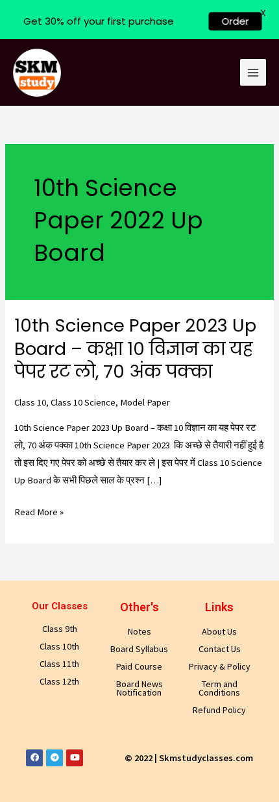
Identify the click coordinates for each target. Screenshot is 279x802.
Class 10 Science (83, 402)
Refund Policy (219, 710)
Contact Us (220, 649)
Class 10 (30, 402)
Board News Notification (139, 688)
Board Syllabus (139, 649)
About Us (219, 631)
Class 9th (59, 629)
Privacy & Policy (219, 666)
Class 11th (59, 664)
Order (225, 21)
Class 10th (59, 646)
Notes (139, 631)
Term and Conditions (219, 688)
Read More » (39, 512)
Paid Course (139, 666)
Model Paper (145, 402)
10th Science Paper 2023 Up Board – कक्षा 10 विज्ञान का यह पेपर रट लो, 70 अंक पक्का (135, 348)
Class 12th (59, 681)
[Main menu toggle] (253, 72)
